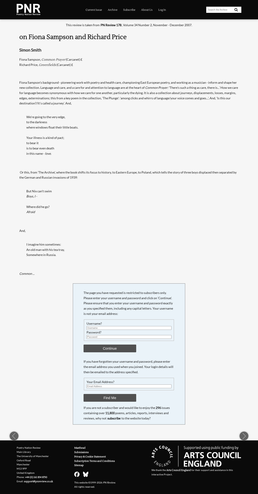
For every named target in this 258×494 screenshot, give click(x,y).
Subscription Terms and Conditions (94, 461)
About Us (147, 10)
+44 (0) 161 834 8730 (36, 477)
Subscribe (129, 10)
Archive (112, 10)
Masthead (79, 448)
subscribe (114, 418)
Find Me (110, 398)
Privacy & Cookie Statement (90, 456)
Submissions (81, 452)
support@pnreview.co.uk (38, 481)
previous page (14, 436)
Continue (110, 348)
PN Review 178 (111, 25)
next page (244, 436)
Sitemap (79, 465)
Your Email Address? (100, 382)
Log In (162, 10)
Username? (94, 323)
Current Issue (94, 10)
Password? (94, 332)
